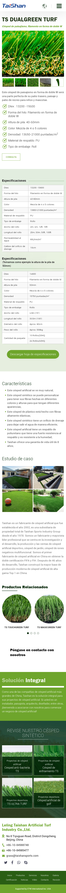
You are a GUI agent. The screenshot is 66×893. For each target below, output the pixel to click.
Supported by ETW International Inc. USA (33, 889)
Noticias (24, 880)
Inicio (9, 875)
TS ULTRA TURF (17, 802)
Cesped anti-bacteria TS (17, 766)
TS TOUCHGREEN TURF (16, 627)
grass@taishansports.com (22, 855)
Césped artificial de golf (48, 800)
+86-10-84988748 (17, 845)
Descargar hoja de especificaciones (33, 354)
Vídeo (34, 880)
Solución (23, 680)
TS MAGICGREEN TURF (49, 627)
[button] (28, 633)
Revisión (56, 880)
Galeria (56, 875)
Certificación (11, 880)
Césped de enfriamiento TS (48, 766)
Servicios (33, 875)
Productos (20, 875)
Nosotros (45, 875)
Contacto (45, 880)
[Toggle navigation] (59, 6)
